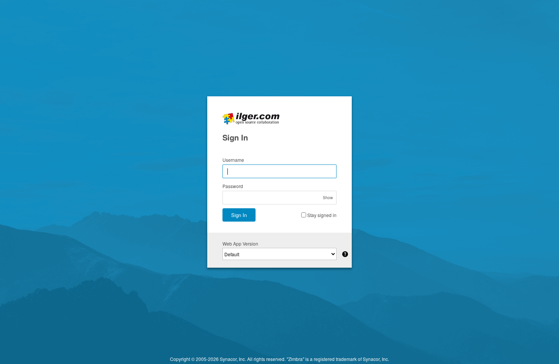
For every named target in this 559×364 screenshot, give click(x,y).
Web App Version (240, 243)
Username (233, 159)
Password (232, 186)
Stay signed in (322, 215)
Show (328, 197)
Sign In (239, 215)
